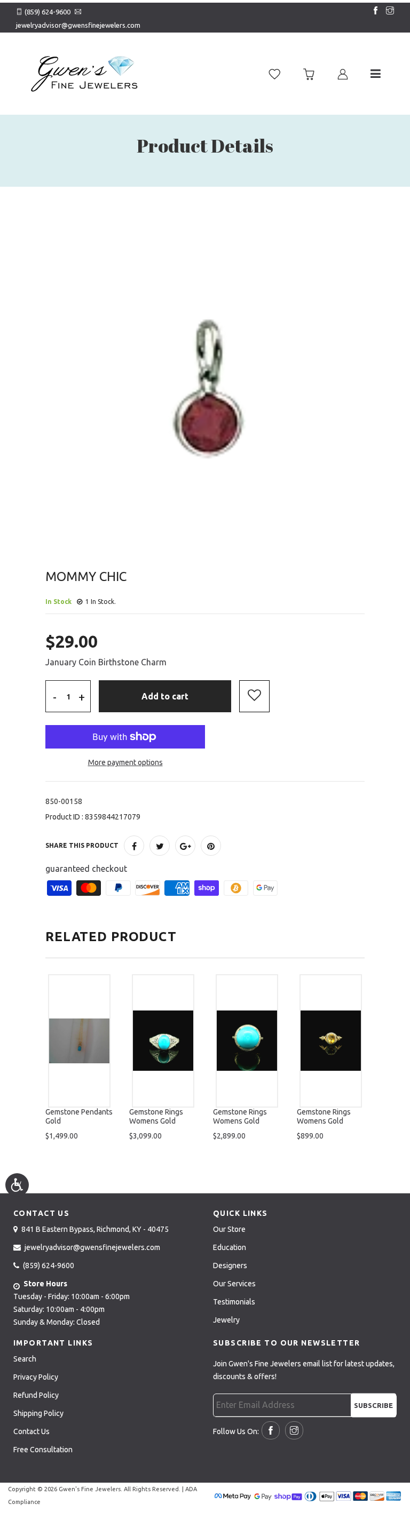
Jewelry (226, 1320)
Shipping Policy (38, 1413)
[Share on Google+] (185, 845)
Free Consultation (43, 1449)
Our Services (234, 1283)
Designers (230, 1265)
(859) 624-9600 (47, 11)
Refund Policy (36, 1395)
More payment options (125, 762)
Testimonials (234, 1302)
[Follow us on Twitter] (159, 845)
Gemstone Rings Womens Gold (156, 1116)
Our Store (229, 1229)
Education (229, 1247)
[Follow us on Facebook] (373, 11)
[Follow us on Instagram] (387, 11)
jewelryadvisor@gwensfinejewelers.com (78, 25)
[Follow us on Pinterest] (211, 845)
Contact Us (31, 1431)
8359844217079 (112, 817)
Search (24, 1359)
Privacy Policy (35, 1377)
